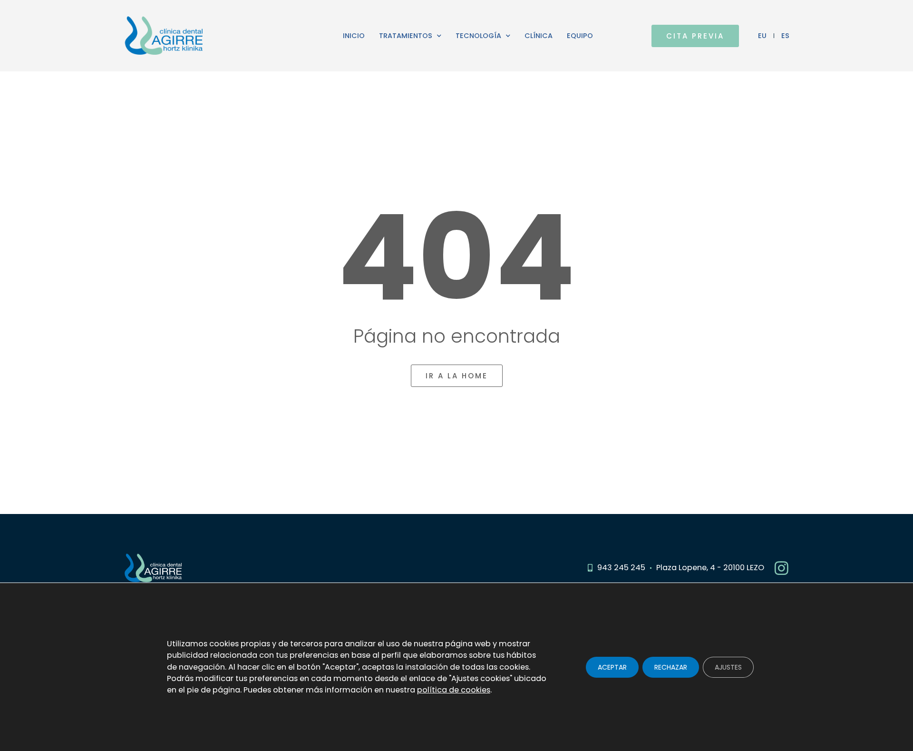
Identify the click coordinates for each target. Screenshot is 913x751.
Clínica (538, 35)
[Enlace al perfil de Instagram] (781, 568)
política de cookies (453, 689)
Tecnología (478, 35)
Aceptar (612, 667)
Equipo (580, 35)
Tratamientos (405, 35)
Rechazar (670, 667)
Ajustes (728, 667)
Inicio (354, 35)
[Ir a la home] (204, 36)
